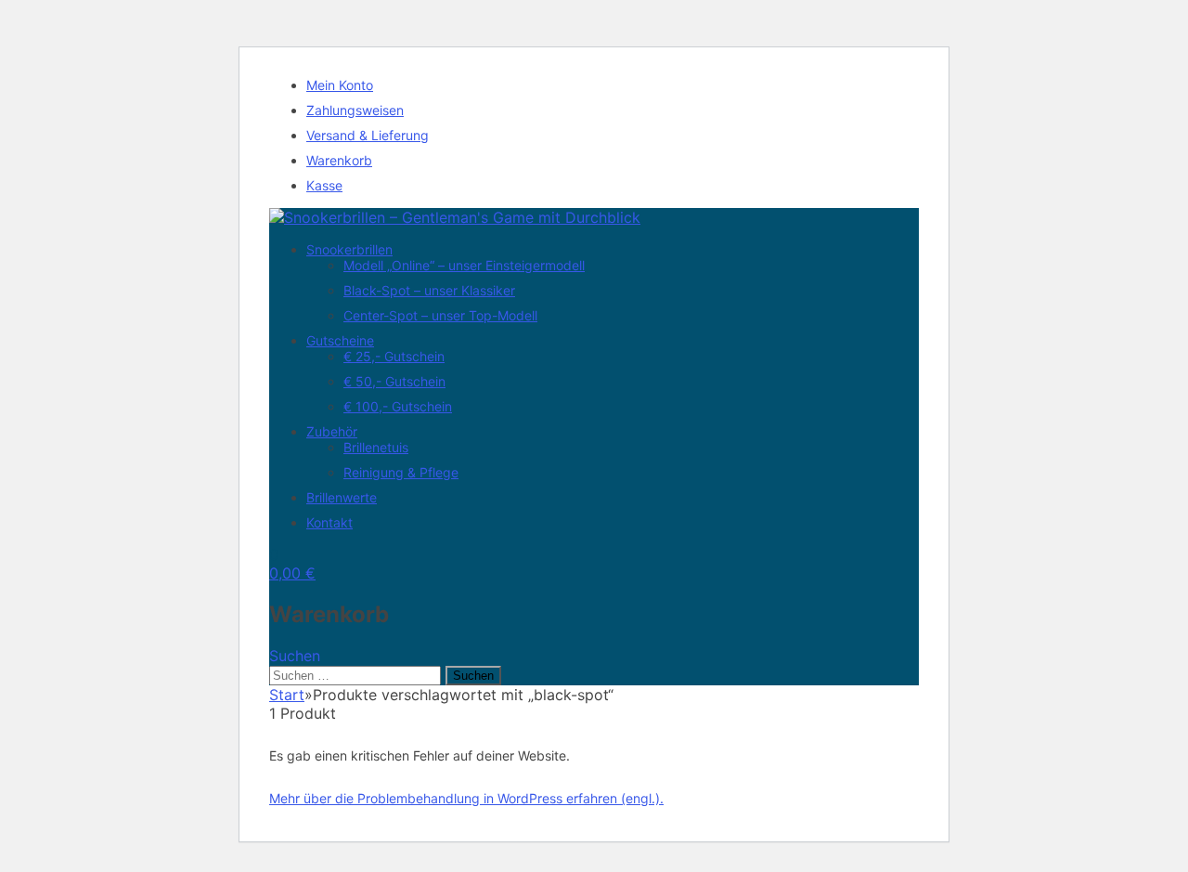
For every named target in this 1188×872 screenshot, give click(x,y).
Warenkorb (339, 160)
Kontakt (329, 522)
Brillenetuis (375, 447)
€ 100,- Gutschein (397, 406)
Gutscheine (340, 340)
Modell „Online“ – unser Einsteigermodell (464, 265)
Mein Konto (339, 85)
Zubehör (331, 431)
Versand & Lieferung (367, 135)
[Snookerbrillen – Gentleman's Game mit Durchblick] (454, 217)
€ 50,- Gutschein (394, 381)
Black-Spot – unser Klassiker (429, 290)
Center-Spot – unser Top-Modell (440, 315)
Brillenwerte (341, 497)
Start (286, 694)
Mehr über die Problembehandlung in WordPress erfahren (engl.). (466, 798)
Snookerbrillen (349, 249)
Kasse (324, 185)
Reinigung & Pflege (400, 472)
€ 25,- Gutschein (394, 356)
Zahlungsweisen (355, 110)
